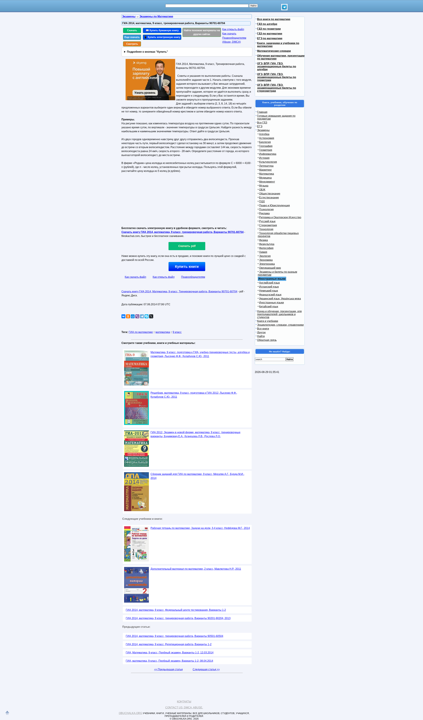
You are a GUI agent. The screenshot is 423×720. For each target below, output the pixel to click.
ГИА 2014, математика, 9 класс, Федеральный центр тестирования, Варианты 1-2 (176, 610)
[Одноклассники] (128, 316)
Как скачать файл (135, 277)
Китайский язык (268, 306)
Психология (266, 209)
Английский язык (269, 282)
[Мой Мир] (133, 316)
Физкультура (266, 244)
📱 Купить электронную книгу (162, 37)
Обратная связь (267, 340)
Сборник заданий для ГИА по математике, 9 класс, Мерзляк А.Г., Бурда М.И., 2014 (197, 476)
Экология (265, 256)
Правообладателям (193, 277)
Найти (261, 336)
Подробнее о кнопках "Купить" (147, 51)
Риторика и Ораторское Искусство (280, 217)
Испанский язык (269, 286)
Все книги (263, 328)
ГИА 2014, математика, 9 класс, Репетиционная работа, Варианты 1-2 (169, 644)
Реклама (264, 213)
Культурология (268, 161)
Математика (266, 173)
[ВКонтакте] (123, 316)
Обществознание (269, 193)
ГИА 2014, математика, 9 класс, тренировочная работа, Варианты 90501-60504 (174, 636)
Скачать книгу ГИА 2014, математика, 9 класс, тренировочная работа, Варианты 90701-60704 (182, 232)
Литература (266, 165)
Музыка (263, 185)
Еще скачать (132, 37)
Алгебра (264, 134)
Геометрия (265, 150)
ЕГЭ (259, 126)
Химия (263, 252)
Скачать (132, 30)
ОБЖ (262, 189)
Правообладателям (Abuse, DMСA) (234, 39)
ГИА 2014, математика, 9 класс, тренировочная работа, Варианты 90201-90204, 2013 (178, 618)
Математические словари (274, 51)
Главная (262, 112)
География (265, 146)
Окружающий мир (270, 267)
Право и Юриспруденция (274, 205)
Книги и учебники (267, 321)
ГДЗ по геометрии (269, 28)
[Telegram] (142, 316)
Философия (266, 248)
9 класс (177, 332)
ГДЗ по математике (269, 33)
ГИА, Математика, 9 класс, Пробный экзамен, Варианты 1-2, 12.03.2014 (169, 652)
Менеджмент (267, 181)
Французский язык (270, 294)
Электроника (267, 264)
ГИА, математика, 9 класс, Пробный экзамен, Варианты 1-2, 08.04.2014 (169, 660)
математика (162, 332)
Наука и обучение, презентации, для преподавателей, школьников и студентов (279, 314)
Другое (261, 332)
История (264, 158)
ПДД (262, 201)
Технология (266, 229)
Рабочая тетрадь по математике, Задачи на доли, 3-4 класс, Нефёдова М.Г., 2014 (200, 528)
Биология (265, 142)
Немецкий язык (268, 290)
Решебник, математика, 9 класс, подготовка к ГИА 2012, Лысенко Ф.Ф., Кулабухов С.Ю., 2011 (194, 394)
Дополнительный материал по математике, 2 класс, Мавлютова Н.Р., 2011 (196, 568)
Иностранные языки (271, 302)
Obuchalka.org (130, 713)
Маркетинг (265, 169)
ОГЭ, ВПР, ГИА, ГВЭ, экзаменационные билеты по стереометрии (276, 88)
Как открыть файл (233, 29)
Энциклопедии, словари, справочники (280, 324)
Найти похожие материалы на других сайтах (202, 32)
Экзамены (263, 130)
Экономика (266, 260)
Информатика (267, 154)
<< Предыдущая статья (168, 669)
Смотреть (132, 43)
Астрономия (266, 138)
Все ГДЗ (262, 122)
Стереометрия (268, 225)
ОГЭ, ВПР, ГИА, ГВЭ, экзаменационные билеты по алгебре (276, 66)
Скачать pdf (187, 246)
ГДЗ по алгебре (267, 24)
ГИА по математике (141, 332)
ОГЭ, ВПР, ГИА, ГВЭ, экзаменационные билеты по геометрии (276, 77)
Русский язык (267, 221)
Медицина (265, 177)
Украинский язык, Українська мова (280, 298)
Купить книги (187, 266)
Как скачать (229, 33)
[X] (151, 316)
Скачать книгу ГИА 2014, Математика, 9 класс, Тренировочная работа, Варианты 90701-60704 (179, 291)
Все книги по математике (273, 19)
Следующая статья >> (206, 669)
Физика (263, 240)
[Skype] (147, 316)
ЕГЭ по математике (269, 38)
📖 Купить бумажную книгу (162, 30)
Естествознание (269, 197)
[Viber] (137, 316)
